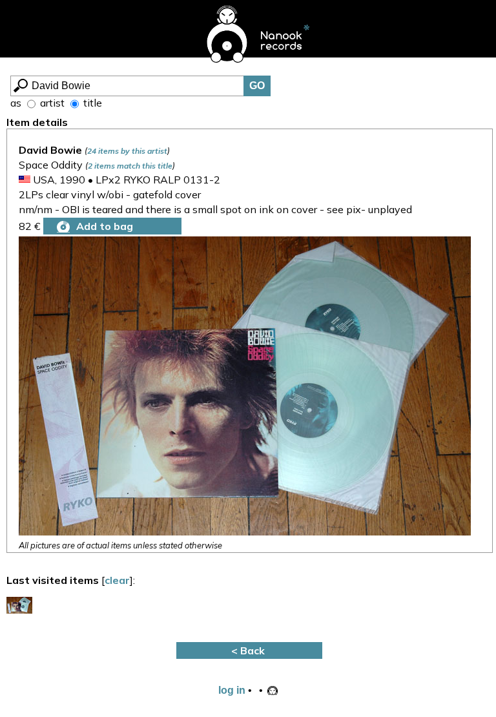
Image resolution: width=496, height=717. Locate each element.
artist (51, 102)
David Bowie (50, 149)
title (91, 102)
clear (117, 580)
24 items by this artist (127, 151)
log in (231, 690)
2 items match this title (130, 166)
